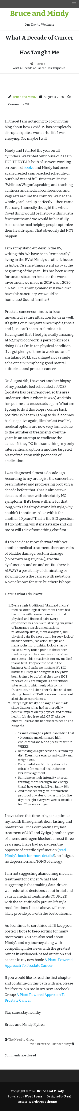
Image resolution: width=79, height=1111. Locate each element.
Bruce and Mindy (39, 13)
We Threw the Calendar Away (50, 1044)
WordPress (34, 1096)
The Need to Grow (21, 1039)
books (28, 167)
